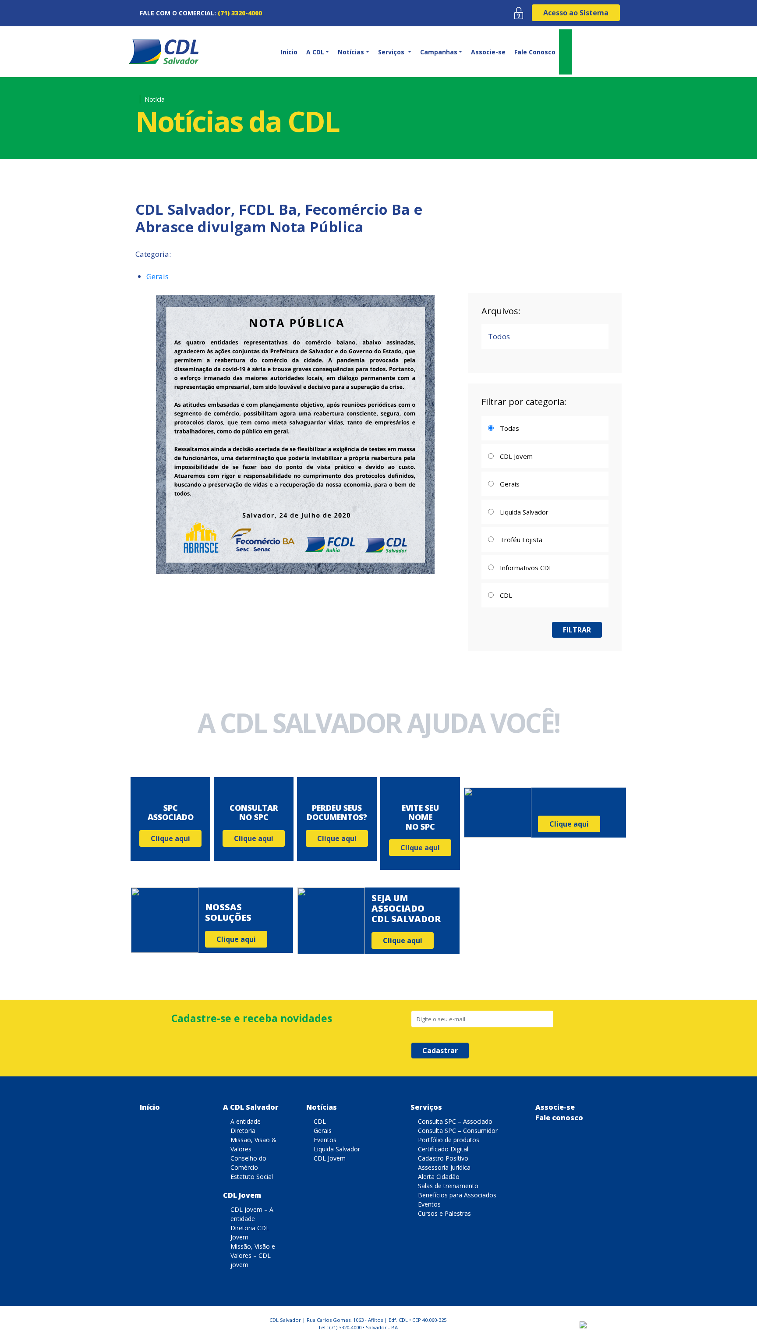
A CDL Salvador (251, 1107)
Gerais (157, 276)
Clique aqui (170, 838)
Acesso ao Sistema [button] (575, 13)
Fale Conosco (534, 52)
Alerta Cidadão (439, 1176)
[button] (317, 52)
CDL (320, 1121)
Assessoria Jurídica (444, 1167)
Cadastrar (440, 1050)
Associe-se (488, 52)
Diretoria (242, 1130)
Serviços (426, 1107)
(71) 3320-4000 (240, 13)
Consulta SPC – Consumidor (458, 1130)
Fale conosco (559, 1117)
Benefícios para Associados (457, 1195)
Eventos (325, 1140)
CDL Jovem (242, 1195)
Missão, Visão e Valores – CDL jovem (252, 1255)
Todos (499, 336)
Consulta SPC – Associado (455, 1121)
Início (150, 1107)
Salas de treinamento (448, 1186)
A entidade (245, 1121)
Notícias (321, 1107)
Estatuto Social (251, 1176)
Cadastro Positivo (443, 1158)
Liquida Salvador (337, 1149)
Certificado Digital (443, 1149)
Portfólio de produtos (448, 1140)
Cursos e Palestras (444, 1213)
